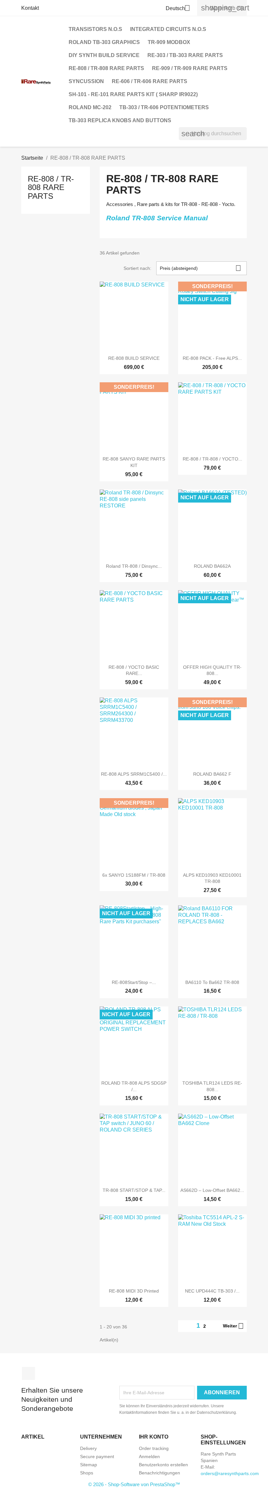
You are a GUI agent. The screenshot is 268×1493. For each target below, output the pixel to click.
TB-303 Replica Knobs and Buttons (120, 120)
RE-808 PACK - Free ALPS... (212, 358)
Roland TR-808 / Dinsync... (134, 566)
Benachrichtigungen (159, 1472)
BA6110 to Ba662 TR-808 (212, 982)
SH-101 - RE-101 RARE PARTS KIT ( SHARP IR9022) (133, 94)
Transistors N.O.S (95, 29)
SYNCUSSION (86, 81)
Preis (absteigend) (200, 268)
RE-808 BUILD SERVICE (133, 358)
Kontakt (30, 8)
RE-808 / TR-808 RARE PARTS (106, 68)
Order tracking (154, 1448)
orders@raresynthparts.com (230, 1473)
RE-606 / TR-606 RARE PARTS (149, 81)
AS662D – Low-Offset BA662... (212, 1190)
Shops (86, 1472)
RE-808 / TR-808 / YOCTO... (212, 458)
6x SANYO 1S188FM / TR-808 (133, 875)
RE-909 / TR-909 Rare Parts (189, 68)
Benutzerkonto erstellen (163, 1464)
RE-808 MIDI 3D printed (134, 1291)
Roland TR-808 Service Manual (158, 218)
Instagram (28, 1373)
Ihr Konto (153, 1437)
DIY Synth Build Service (104, 55)
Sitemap (88, 1464)
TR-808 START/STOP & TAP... (134, 1190)
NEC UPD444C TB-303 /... (212, 1291)
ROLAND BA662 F (212, 774)
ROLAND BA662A (212, 566)
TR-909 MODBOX (169, 42)
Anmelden (149, 1456)
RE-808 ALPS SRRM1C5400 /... (134, 774)
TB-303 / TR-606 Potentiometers (164, 107)
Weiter (233, 1326)
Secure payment (97, 1456)
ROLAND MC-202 (90, 107)
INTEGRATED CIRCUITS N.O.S (168, 29)
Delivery (88, 1448)
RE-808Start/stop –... (134, 982)
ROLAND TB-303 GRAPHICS (104, 42)
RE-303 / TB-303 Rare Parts (185, 55)
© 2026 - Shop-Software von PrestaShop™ (134, 1484)
